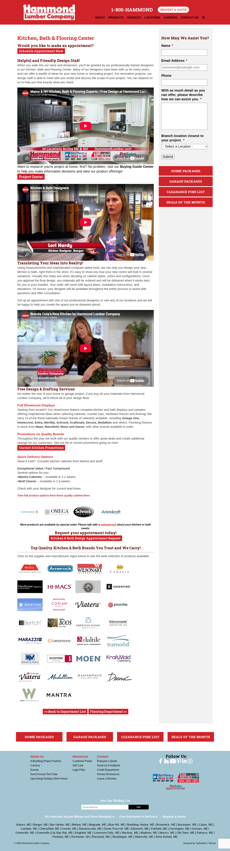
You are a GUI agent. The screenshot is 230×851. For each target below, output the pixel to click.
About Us (37, 756)
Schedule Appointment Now (41, 51)
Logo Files (79, 769)
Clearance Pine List (186, 192)
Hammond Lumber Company (49, 12)
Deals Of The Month (186, 202)
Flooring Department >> (108, 711)
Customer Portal (82, 761)
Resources (80, 756)
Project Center (31, 177)
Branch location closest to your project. (182, 138)
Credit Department (108, 769)
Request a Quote (173, 9)
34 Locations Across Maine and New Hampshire (79, 816)
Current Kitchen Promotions (41, 448)
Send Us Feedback (108, 765)
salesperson (108, 524)
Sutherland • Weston (206, 843)
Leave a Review (106, 778)
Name (167, 46)
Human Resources (108, 774)
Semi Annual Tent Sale (44, 774)
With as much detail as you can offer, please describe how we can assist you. (183, 95)
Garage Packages (185, 181)
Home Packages (185, 171)
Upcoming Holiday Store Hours (49, 778)
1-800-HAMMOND (132, 9)
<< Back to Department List (65, 711)
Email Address (174, 61)
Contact (102, 756)
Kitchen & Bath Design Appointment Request (85, 538)
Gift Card (78, 765)
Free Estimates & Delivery (138, 816)
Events (34, 769)
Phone (166, 76)
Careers (35, 765)
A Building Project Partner (45, 761)
